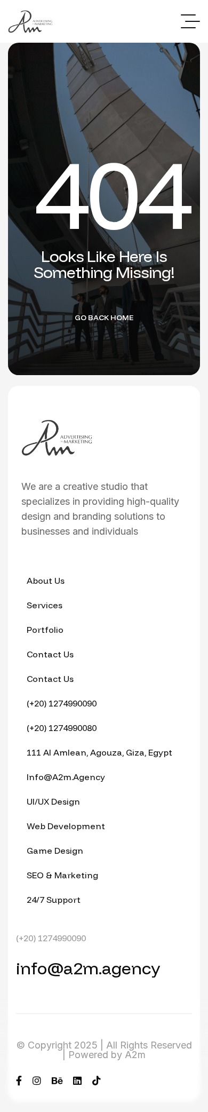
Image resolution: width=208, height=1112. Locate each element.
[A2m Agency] (30, 21)
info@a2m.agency (88, 968)
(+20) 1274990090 (51, 938)
